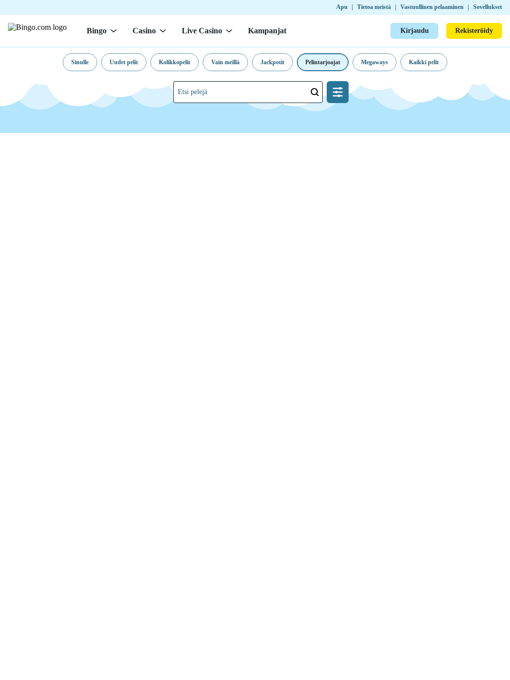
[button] (80, 62)
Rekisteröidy (474, 30)
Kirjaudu (414, 30)
